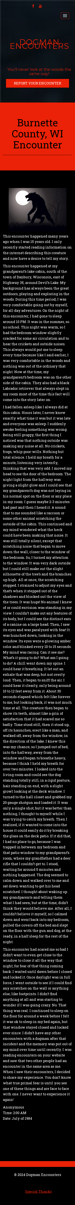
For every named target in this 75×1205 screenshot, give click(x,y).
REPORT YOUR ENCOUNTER (37, 83)
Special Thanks (38, 1191)
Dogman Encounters (39, 44)
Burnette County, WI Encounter (37, 133)
